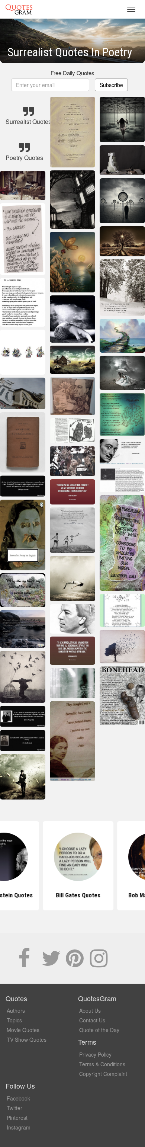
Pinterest (17, 1117)
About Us (90, 1010)
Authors (16, 1010)
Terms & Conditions (102, 1064)
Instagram (18, 1127)
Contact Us (92, 1020)
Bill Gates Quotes (72, 895)
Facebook (18, 1098)
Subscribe (111, 85)
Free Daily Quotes (72, 73)
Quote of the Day (99, 1030)
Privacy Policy (95, 1054)
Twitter (14, 1108)
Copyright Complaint (103, 1073)
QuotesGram (19, 9)
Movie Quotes (23, 1030)
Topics (14, 1020)
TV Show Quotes (26, 1039)
